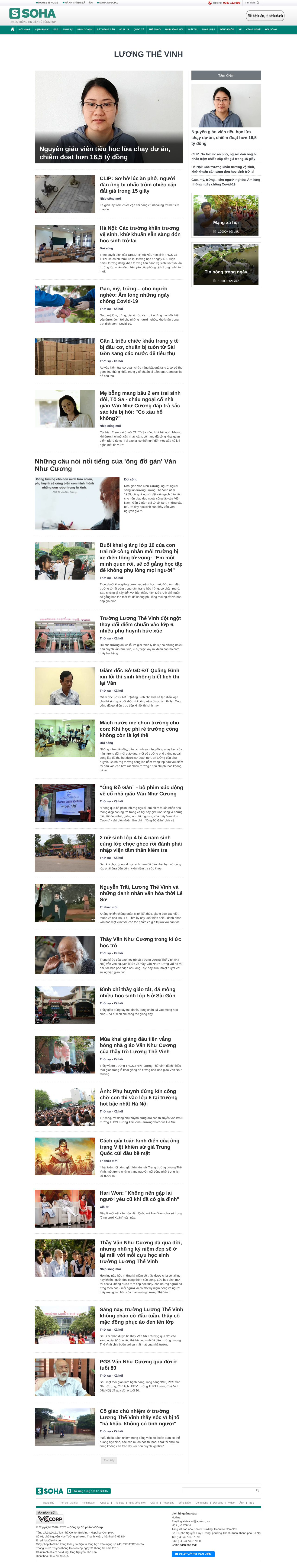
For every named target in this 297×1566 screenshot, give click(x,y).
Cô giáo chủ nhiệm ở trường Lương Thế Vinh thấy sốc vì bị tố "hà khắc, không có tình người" (139, 1417)
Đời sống (271, 29)
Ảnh (241, 1503)
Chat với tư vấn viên (195, 1554)
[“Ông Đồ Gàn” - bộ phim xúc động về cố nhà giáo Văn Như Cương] (65, 803)
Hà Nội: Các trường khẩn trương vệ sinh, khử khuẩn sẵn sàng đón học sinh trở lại (140, 234)
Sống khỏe (227, 29)
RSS (251, 1503)
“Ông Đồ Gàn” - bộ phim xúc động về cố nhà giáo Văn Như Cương (141, 791)
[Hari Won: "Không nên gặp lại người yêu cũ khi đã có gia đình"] (65, 1209)
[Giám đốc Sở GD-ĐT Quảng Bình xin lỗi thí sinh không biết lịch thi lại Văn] (65, 686)
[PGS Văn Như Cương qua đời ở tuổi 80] (65, 1377)
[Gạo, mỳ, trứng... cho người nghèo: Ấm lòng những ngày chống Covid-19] (65, 304)
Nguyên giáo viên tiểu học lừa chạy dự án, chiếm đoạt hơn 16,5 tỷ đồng (104, 153)
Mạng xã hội (226, 222)
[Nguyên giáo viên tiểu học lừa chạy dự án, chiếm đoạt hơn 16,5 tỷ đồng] (109, 117)
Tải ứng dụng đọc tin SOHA (91, 1491)
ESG (55, 29)
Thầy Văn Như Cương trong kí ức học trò (140, 942)
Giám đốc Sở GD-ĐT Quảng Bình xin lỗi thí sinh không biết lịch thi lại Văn (139, 677)
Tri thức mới (108, 907)
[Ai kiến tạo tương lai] (264, 16)
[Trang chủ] (32, 16)
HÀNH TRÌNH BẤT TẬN (79, 2)
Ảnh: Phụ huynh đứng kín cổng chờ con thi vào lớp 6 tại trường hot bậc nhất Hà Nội (139, 1097)
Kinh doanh (84, 29)
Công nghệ (253, 29)
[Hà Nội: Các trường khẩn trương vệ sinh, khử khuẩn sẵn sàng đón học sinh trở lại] (65, 244)
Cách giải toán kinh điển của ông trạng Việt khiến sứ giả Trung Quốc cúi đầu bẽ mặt (139, 1147)
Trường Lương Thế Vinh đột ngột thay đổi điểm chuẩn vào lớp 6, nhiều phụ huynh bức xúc (140, 624)
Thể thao (155, 29)
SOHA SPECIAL (108, 2)
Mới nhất (24, 29)
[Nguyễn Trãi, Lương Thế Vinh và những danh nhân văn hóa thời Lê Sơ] (65, 903)
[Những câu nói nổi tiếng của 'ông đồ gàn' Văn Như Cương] (77, 503)
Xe (240, 29)
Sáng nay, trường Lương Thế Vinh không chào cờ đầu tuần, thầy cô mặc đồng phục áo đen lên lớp (141, 1316)
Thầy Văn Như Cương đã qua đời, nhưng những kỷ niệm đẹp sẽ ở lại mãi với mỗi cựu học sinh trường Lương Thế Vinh (141, 1252)
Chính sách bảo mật (184, 1545)
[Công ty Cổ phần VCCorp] (92, 1517)
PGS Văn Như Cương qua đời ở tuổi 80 (138, 1365)
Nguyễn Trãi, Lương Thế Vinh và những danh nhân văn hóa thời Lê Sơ (141, 893)
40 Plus (124, 29)
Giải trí (192, 29)
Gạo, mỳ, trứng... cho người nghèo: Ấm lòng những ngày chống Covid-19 (135, 295)
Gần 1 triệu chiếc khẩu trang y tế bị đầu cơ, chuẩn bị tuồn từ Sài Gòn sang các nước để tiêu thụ (139, 347)
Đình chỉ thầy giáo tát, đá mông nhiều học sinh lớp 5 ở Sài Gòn (137, 992)
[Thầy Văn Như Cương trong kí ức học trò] (65, 955)
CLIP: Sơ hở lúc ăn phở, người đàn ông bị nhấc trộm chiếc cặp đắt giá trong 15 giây (138, 184)
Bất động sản (106, 29)
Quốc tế (138, 29)
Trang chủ (48, 1503)
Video (231, 1503)
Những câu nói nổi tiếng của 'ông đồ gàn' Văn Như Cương (105, 465)
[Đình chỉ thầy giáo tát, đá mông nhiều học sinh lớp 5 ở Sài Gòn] (65, 1005)
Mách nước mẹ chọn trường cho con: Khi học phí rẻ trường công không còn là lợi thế (139, 729)
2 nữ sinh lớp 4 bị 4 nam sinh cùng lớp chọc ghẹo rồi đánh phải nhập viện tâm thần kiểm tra (141, 844)
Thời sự (68, 29)
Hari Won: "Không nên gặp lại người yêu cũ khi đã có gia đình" (139, 1196)
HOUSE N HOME (48, 2)
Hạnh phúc (42, 29)
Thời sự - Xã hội (111, 309)
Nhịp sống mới (174, 29)
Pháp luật (208, 29)
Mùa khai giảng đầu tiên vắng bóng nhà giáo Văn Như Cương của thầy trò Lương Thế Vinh (138, 1045)
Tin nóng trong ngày (226, 272)
